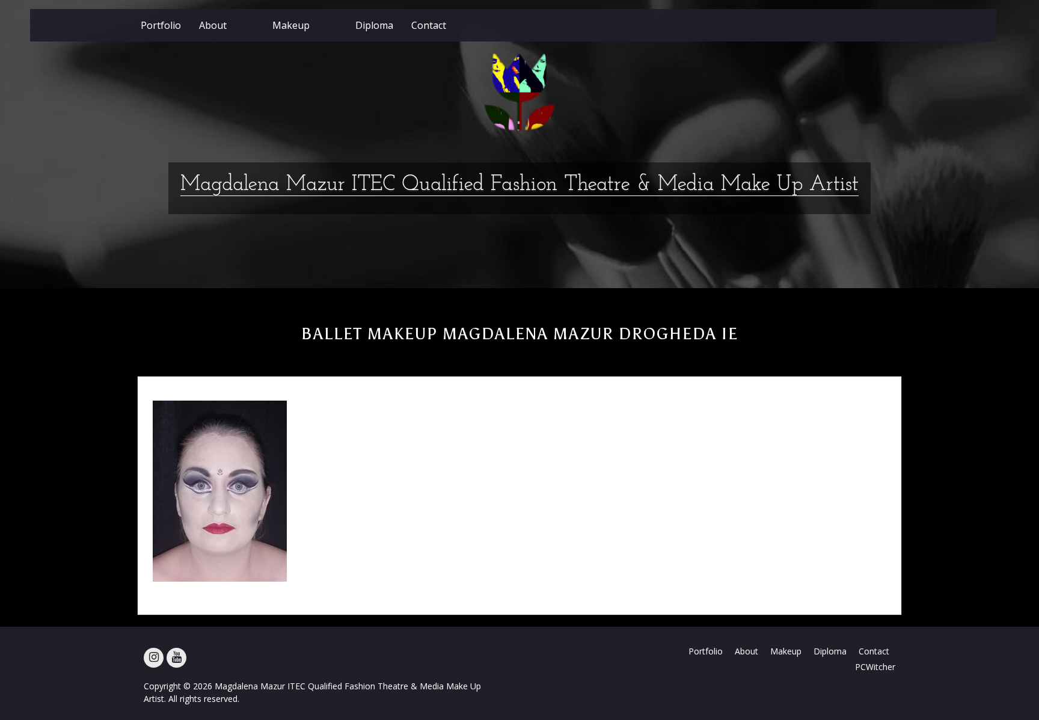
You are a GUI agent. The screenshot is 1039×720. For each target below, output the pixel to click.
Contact (428, 25)
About (213, 25)
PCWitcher (875, 666)
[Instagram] (154, 658)
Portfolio (161, 25)
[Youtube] (176, 658)
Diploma (374, 25)
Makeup (291, 25)
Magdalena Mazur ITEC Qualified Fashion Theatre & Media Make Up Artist (519, 184)
